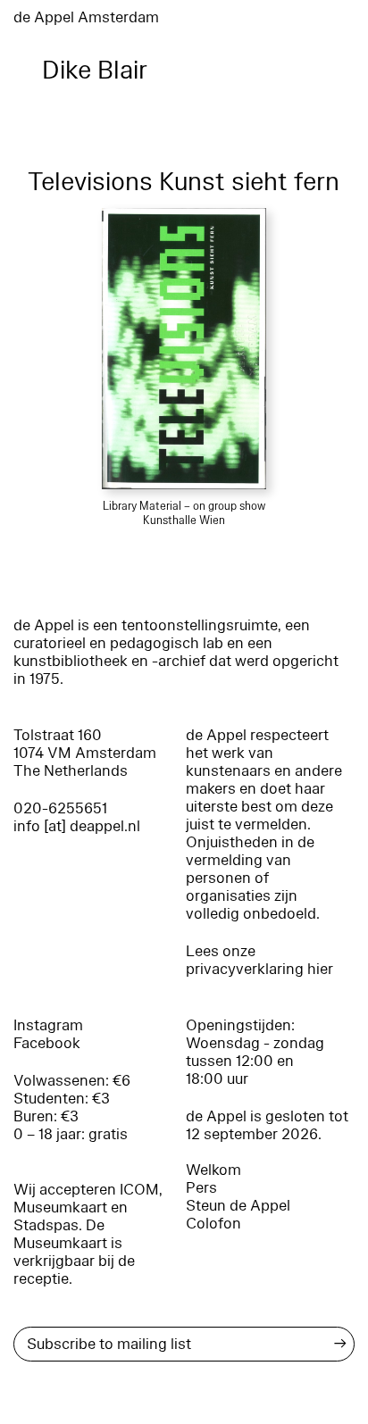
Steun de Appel (238, 1205)
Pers (201, 1188)
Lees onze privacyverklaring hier (259, 960)
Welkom (213, 1170)
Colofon (213, 1223)
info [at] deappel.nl (76, 826)
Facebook (46, 1043)
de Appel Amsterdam (86, 17)
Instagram (48, 1025)
